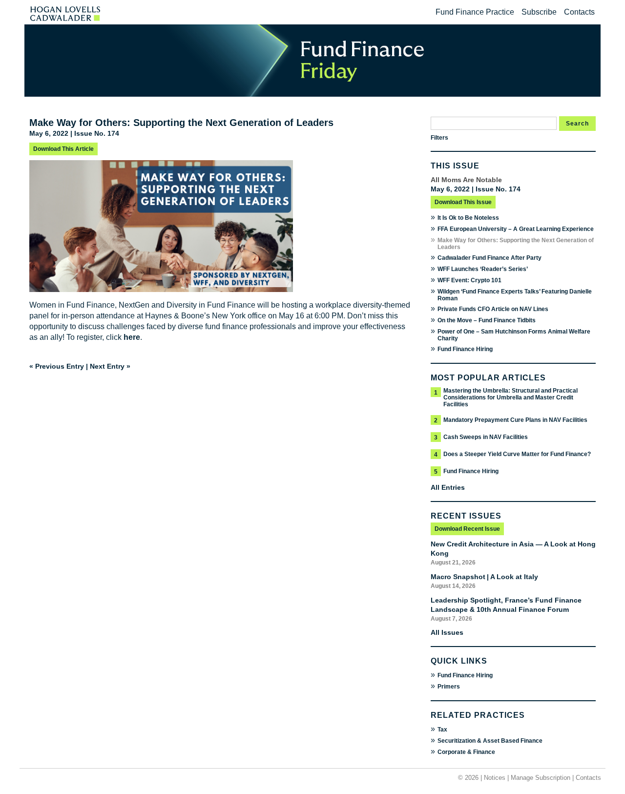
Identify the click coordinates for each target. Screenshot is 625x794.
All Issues (447, 632)
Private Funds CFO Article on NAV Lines (493, 309)
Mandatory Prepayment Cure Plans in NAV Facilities (515, 420)
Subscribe (539, 12)
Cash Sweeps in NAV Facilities (485, 437)
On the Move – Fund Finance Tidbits (487, 320)
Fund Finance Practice (475, 12)
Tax (442, 729)
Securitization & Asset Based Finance (490, 740)
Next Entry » (110, 366)
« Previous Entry (56, 366)
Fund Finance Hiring (465, 349)
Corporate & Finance (466, 752)
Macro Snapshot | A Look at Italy (484, 577)
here (132, 337)
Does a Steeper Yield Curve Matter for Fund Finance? (517, 454)
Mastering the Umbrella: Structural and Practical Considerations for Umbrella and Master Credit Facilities (510, 397)
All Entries (448, 487)
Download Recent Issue (467, 528)
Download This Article (63, 149)
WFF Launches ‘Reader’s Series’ (483, 269)
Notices (494, 777)
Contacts (579, 12)
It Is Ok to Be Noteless (468, 217)
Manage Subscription (540, 777)
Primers (449, 686)
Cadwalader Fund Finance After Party (490, 257)
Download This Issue (463, 202)
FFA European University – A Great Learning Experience (516, 229)
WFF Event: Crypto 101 (469, 280)
